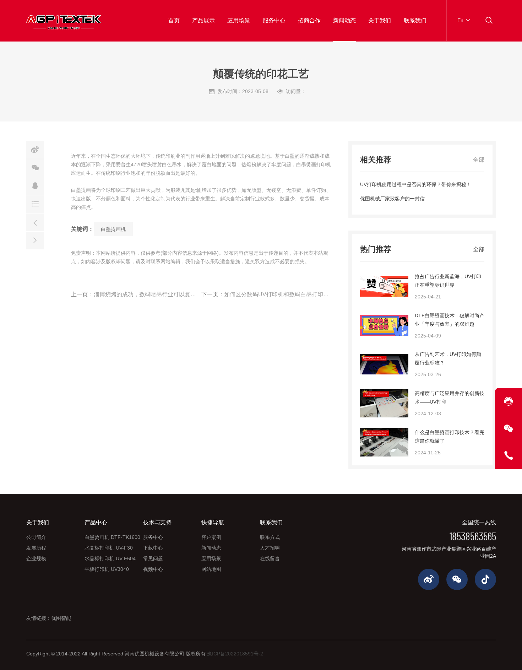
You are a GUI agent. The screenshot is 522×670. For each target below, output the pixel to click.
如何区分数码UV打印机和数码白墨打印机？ (279, 294)
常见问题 (153, 558)
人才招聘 (270, 548)
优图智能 (61, 618)
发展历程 (36, 548)
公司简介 (36, 537)
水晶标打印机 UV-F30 (109, 548)
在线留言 (270, 558)
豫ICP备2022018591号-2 (235, 654)
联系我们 (415, 20)
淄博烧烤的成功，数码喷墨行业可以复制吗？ (150, 294)
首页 (174, 20)
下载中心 (153, 548)
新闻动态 (344, 20)
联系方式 (270, 537)
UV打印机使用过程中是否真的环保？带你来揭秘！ (415, 184)
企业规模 (36, 558)
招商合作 (309, 20)
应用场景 (238, 20)
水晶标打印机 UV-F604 (110, 558)
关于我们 (379, 20)
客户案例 (211, 537)
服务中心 (274, 20)
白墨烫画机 (113, 229)
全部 (478, 160)
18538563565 (473, 536)
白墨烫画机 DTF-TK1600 (112, 537)
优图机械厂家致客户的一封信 (392, 198)
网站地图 (211, 569)
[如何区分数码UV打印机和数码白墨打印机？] (35, 240)
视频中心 (153, 569)
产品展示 (203, 20)
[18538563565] (508, 455)
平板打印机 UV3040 (107, 569)
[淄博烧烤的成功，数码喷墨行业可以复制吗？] (35, 222)
